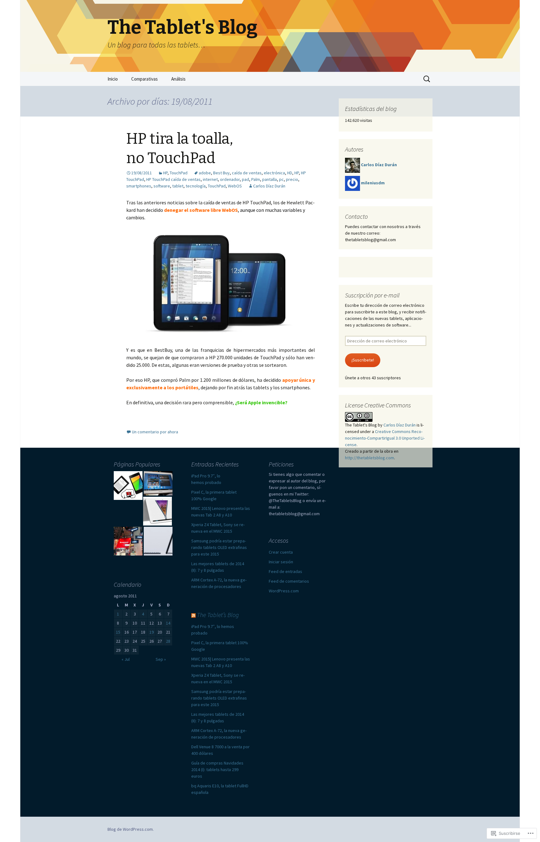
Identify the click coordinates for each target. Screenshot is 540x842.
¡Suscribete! (363, 360)
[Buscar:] (427, 79)
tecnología (196, 186)
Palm (255, 179)
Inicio (113, 79)
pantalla (269, 179)
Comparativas (144, 79)
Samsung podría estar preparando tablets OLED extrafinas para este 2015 (219, 547)
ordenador (230, 179)
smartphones (138, 186)
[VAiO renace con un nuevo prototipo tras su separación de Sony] (158, 541)
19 (151, 632)
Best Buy (221, 173)
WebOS (235, 186)
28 (168, 641)
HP (165, 173)
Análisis (178, 79)
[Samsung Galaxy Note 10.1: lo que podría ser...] (158, 483)
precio (292, 179)
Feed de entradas (285, 571)
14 (168, 623)
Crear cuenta (281, 552)
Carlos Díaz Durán (269, 186)
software (161, 186)
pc (281, 179)
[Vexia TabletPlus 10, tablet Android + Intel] (157, 511)
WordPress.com (284, 591)
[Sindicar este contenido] (193, 615)
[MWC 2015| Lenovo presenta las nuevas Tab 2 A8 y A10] (128, 541)
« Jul (126, 659)
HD (289, 173)
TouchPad (179, 173)
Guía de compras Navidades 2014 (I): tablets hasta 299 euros (217, 769)
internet (210, 179)
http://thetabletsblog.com (369, 458)
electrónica (274, 173)
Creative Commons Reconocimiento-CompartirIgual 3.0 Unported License (385, 438)
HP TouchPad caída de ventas (173, 179)
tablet (177, 186)
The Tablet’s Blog (218, 615)
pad (245, 179)
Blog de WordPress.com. (131, 829)
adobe (205, 173)
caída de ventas (247, 173)
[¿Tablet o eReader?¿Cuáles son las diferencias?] (128, 485)
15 (118, 632)
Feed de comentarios (289, 581)
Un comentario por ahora (155, 432)
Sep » (161, 659)
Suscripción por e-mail (372, 295)
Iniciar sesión (281, 562)
